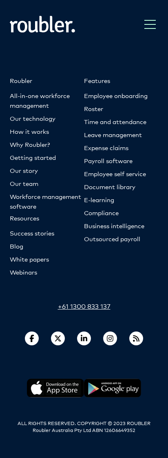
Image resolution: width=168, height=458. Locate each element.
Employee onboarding (116, 95)
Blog (16, 246)
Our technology (32, 118)
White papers (29, 259)
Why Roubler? (30, 144)
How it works (29, 131)
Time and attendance (115, 121)
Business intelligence (114, 225)
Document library (109, 186)
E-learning (99, 199)
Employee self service (115, 173)
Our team (24, 183)
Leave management (113, 134)
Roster (93, 108)
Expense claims (106, 147)
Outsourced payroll (112, 238)
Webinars (23, 272)
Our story (24, 170)
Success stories (32, 233)
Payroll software (108, 160)
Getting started (33, 157)
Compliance (101, 212)
